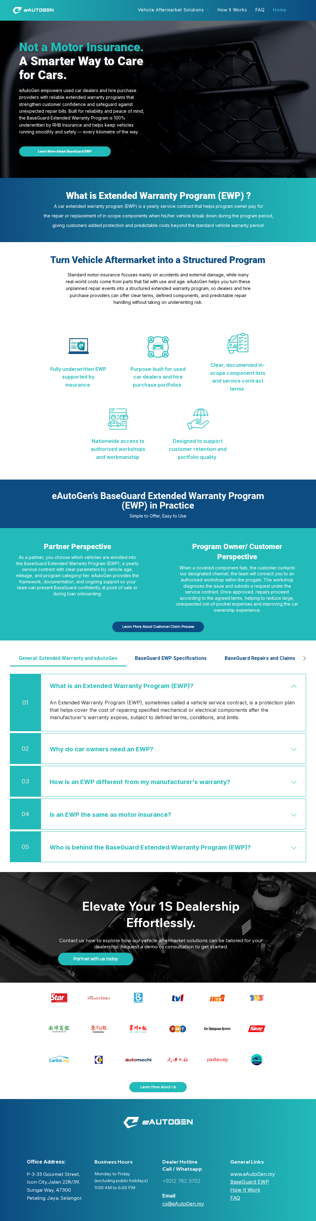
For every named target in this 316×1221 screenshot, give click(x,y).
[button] (158, 1087)
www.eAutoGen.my (252, 1174)
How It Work (245, 1190)
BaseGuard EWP (249, 1182)
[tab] (68, 658)
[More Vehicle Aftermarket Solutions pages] (207, 9)
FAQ (235, 1198)
